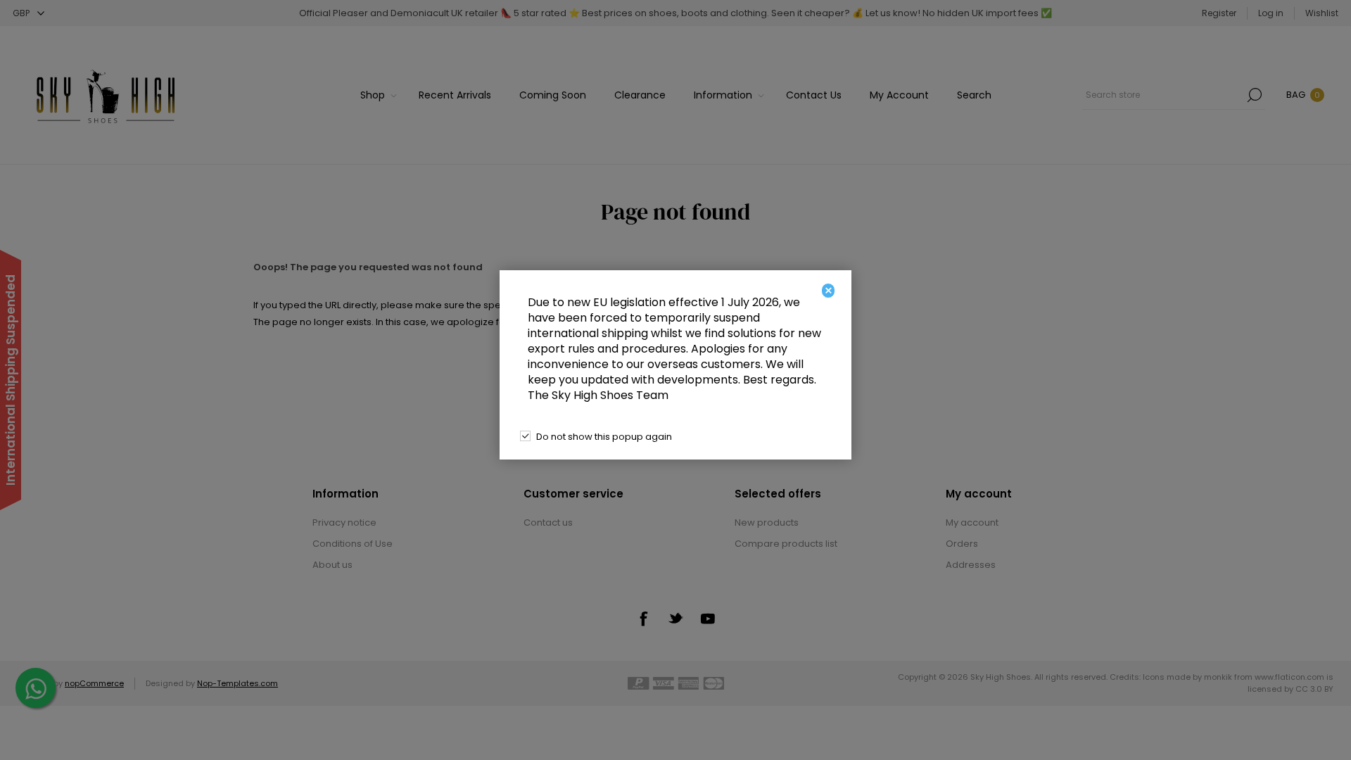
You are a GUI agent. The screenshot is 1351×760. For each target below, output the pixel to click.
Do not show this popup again (604, 436)
